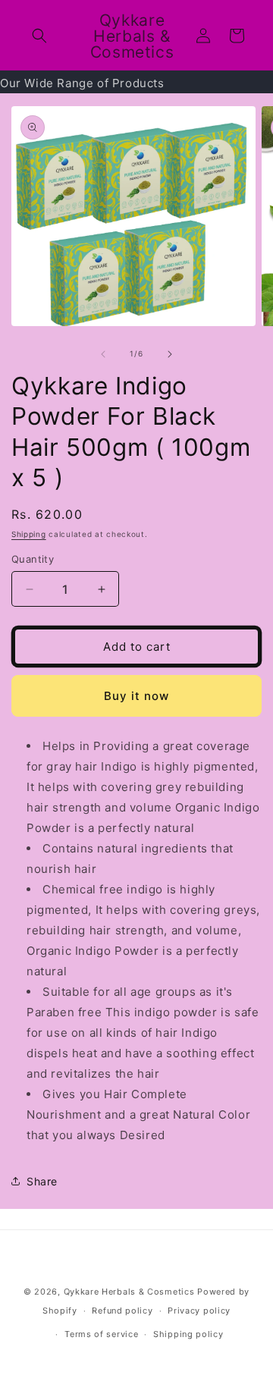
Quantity (32, 559)
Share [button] (42, 1181)
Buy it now (136, 696)
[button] (39, 35)
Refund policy (122, 1310)
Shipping (28, 533)
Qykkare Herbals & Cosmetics (129, 1291)
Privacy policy (199, 1310)
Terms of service (101, 1334)
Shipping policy (188, 1334)
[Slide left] (103, 354)
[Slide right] (170, 354)
